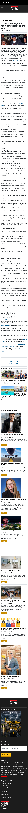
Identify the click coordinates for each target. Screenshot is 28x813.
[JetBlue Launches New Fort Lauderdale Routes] (11, 455)
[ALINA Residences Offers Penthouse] (11, 563)
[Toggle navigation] (1, 8)
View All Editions (6, 738)
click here (7, 319)
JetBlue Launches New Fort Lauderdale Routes (12, 463)
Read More (4, 444)
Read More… (4, 776)
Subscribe (5, 755)
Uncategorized (6, 20)
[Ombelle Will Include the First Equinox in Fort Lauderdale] (20, 375)
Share (17, 363)
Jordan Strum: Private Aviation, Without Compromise (12, 435)
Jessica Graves (10, 678)
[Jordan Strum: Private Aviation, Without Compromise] (11, 423)
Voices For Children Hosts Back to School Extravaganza (7, 381)
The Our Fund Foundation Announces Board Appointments (13, 500)
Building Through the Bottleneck (10, 676)
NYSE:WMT (15, 60)
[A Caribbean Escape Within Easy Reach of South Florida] (7, 390)
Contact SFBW (4, 794)
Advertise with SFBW (6, 797)
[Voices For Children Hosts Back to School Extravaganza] (7, 375)
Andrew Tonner (5, 325)
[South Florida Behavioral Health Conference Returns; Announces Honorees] (11, 622)
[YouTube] (8, 2)
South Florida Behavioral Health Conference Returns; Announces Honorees (13, 629)
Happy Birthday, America (8, 531)
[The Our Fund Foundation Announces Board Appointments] (11, 488)
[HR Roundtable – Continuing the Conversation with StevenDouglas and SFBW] (11, 593)
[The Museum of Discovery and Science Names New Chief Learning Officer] (20, 389)
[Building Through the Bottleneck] (11, 660)
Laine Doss (10, 532)
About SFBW (4, 791)
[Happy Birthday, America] (11, 523)
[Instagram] (4, 2)
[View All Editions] (11, 724)
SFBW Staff (13, 30)
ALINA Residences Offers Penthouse (11, 570)
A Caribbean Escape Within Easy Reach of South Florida (7, 396)
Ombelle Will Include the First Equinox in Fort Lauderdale (20, 381)
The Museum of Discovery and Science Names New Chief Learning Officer (20, 394)
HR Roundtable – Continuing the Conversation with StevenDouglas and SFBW (14, 601)
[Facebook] (1, 2)
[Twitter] (6, 2)
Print (10, 363)
